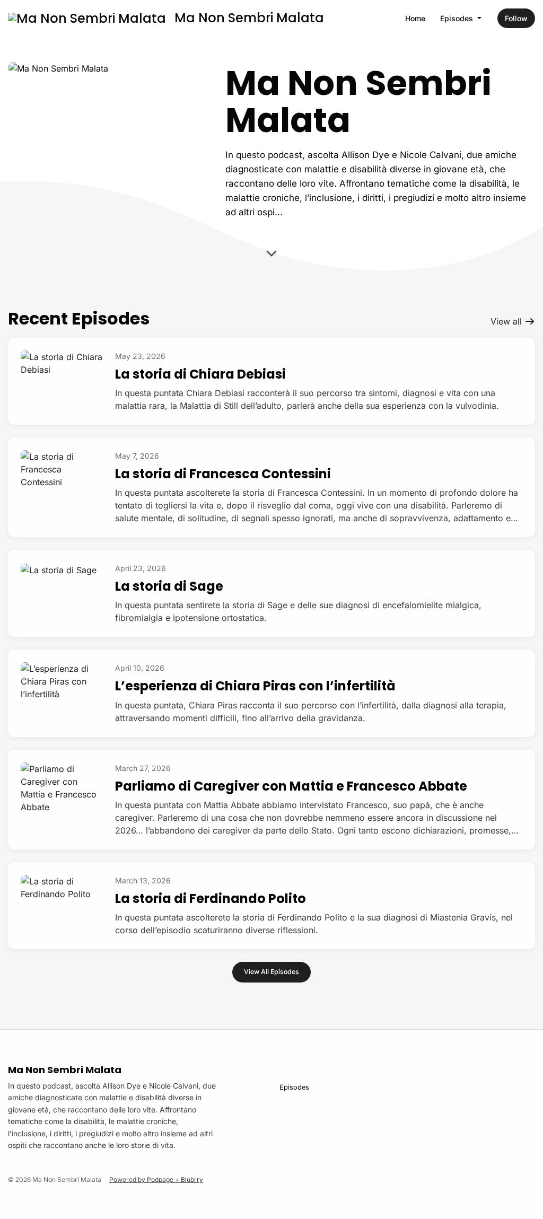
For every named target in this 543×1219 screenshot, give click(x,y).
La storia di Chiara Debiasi (200, 374)
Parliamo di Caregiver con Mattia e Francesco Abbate (291, 786)
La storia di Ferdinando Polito (210, 898)
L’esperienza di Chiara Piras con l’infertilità (255, 686)
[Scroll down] (271, 253)
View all (507, 321)
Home (415, 18)
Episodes (457, 18)
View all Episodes (271, 972)
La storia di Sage (169, 586)
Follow (516, 18)
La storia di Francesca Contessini (223, 474)
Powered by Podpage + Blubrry (156, 1179)
